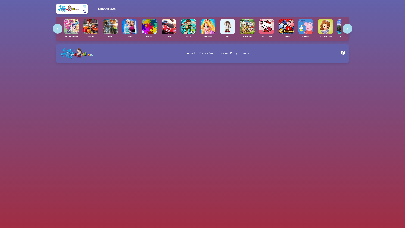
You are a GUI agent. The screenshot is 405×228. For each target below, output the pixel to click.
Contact (190, 53)
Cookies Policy (228, 53)
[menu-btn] (84, 6)
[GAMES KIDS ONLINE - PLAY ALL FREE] (68, 9)
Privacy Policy (207, 53)
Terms (245, 53)
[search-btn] (84, 11)
